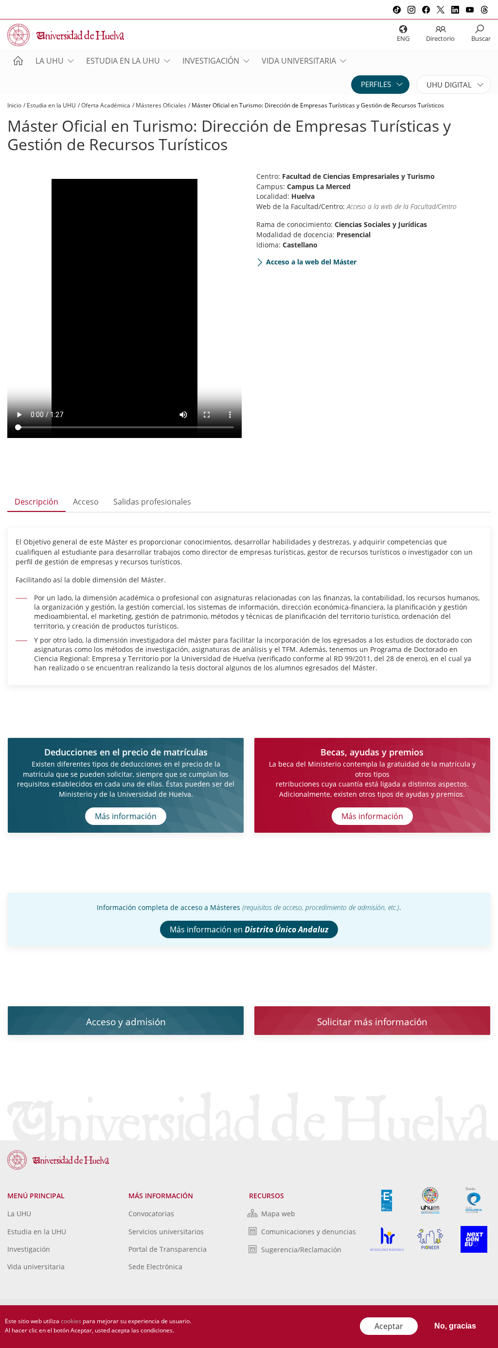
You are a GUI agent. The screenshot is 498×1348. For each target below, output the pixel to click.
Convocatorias (151, 1213)
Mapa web (278, 1213)
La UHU (50, 60)
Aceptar (388, 1326)
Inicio (14, 105)
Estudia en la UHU (123, 60)
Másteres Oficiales (161, 105)
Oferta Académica (105, 105)
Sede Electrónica (155, 1266)
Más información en (249, 929)
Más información (126, 816)
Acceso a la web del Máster (311, 261)
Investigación (210, 60)
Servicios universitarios (166, 1231)
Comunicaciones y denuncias (308, 1231)
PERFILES (376, 84)
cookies (71, 1321)
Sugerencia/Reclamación (301, 1249)
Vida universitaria (299, 60)
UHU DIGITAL (449, 84)
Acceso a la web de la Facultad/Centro (402, 206)
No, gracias (455, 1326)
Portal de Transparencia (167, 1249)
